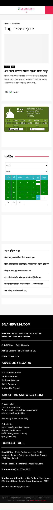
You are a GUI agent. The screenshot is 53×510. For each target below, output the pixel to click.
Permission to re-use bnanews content (19, 410)
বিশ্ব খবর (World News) (11, 430)
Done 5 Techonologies (37, 500)
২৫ (27, 197)
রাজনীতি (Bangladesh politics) (14, 433)
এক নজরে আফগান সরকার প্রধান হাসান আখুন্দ (26, 71)
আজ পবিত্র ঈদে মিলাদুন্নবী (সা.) (15, 290)
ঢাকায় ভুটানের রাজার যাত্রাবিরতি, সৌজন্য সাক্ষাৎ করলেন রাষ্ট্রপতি (26, 264)
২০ (38, 192)
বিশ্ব (13, 66)
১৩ (38, 187)
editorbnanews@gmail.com (30, 464)
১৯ (33, 192)
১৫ (8, 192)
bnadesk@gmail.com (19, 486)
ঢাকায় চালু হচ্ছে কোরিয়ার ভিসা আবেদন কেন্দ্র (19, 257)
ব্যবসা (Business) (8, 436)
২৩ (14, 197)
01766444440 (23, 469)
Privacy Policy (7, 404)
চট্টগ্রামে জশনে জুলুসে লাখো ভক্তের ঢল (17, 270)
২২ (8, 197)
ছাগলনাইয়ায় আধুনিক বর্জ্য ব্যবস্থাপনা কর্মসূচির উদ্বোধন (23, 277)
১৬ (14, 192)
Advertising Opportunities (13, 413)
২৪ (20, 197)
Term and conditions (10, 407)
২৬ (33, 197)
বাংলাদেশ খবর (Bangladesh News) (15, 427)
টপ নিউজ (7, 66)
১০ (20, 187)
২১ (44, 192)
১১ (27, 187)
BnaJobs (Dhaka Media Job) (14, 418)
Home (6, 24)
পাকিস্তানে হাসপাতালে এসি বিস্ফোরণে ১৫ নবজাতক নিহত (23, 284)
